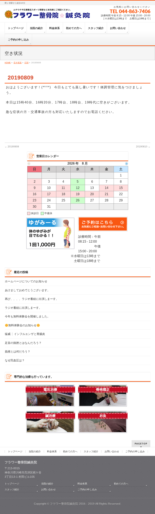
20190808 (12, 146)
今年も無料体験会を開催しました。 (27, 316)
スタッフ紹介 (91, 451)
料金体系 (52, 451)
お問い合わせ (112, 451)
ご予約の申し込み (135, 451)
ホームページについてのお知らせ (26, 281)
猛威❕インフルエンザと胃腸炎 (25, 334)
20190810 (143, 146)
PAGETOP (141, 443)
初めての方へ (70, 451)
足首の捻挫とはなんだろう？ (23, 342)
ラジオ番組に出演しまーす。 (23, 307)
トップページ (15, 451)
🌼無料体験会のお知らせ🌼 (22, 325)
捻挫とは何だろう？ (17, 351)
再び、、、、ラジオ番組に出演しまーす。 (32, 298)
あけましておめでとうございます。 (27, 290)
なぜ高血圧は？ (15, 360)
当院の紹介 (35, 451)
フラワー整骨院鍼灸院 (64, 503)
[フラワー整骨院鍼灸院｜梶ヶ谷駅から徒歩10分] (48, 14)
